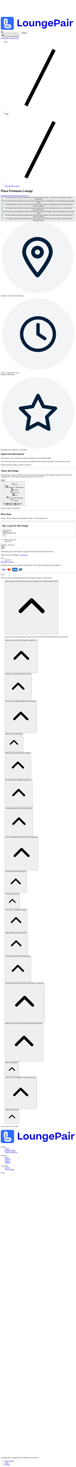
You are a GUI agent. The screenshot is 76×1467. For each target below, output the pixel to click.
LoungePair (5, 38)
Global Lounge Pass (11, 1152)
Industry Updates (10, 1150)
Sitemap (7, 1464)
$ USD (6, 531)
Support (7, 1168)
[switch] (1, 543)
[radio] (9, 533)
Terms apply (24, 555)
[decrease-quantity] (3, 535)
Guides (7, 1148)
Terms (7, 1463)
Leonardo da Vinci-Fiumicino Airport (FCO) (15, 195)
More (3, 480)
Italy (6, 42)
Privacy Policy (9, 1461)
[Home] (38, 30)
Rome (7, 114)
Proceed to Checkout (7, 562)
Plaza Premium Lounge (12, 186)
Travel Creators (9, 1169)
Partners (7, 1161)
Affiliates (7, 1162)
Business (7, 1159)
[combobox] (12, 33)
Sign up (15, 38)
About (7, 1157)
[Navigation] (18, 38)
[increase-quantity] (5, 535)
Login (11, 38)
